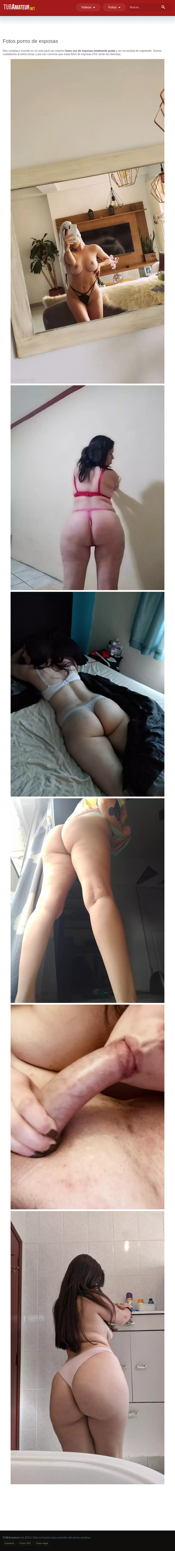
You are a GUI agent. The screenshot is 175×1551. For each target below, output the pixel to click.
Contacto (9, 1543)
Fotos (113, 7)
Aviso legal (42, 1543)
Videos (87, 7)
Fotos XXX (25, 1543)
